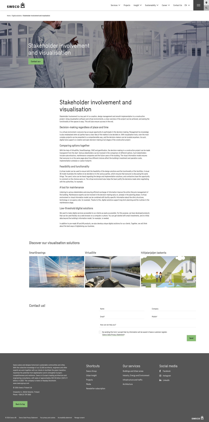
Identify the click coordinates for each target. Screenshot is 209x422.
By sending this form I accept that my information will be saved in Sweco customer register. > (134, 333)
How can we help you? (108, 325)
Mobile (154, 316)
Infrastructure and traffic (132, 380)
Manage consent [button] (79, 418)
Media (88, 384)
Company (155, 309)
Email (102, 316)
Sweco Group (91, 371)
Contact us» (36, 61)
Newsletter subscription (95, 388)
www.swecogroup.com (21, 383)
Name (102, 309)
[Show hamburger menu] (198, 5)
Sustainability (150, 5)
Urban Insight (91, 375)
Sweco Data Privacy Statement (113, 335)
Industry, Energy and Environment (136, 375)
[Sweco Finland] (16, 5)
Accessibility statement (65, 418)
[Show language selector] (206, 2)
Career (164, 5)
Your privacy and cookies (47, 418)
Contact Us (177, 5)
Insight (136, 5)
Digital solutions (17, 16)
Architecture (128, 384)
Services (114, 5)
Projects (127, 5)
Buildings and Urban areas (133, 371)
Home (9, 16)
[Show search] (206, 7)
